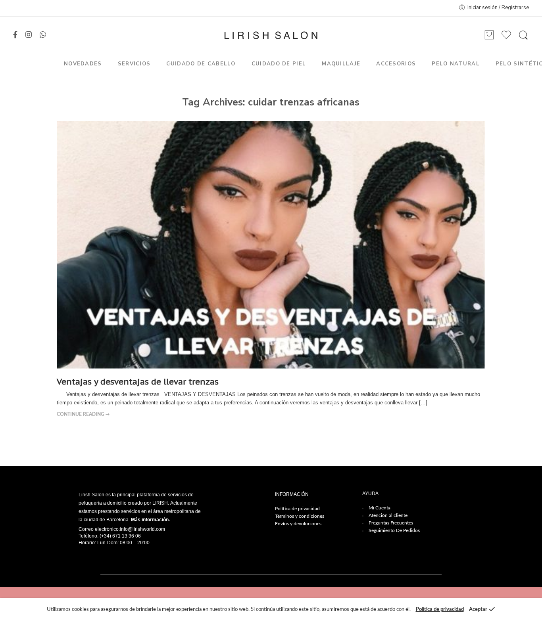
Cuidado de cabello (200, 63)
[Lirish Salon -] (270, 35)
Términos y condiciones (299, 516)
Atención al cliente (388, 515)
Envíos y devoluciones (298, 523)
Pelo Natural (456, 63)
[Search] (523, 35)
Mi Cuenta (379, 507)
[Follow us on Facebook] (15, 35)
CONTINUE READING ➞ (83, 414)
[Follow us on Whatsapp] (43, 35)
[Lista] (489, 35)
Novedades (83, 63)
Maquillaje (341, 63)
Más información (150, 519)
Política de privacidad (297, 508)
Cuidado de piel (279, 63)
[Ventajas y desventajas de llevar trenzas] (271, 245)
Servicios (134, 63)
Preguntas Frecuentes (391, 522)
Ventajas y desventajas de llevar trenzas (138, 381)
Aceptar (478, 609)
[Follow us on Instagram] (28, 35)
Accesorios (396, 63)
